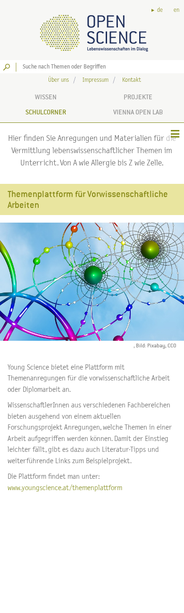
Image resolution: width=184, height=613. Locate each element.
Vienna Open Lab (138, 112)
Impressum (96, 80)
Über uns (58, 80)
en (176, 10)
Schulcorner (45, 112)
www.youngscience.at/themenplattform (65, 488)
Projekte (138, 97)
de (160, 10)
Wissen (46, 97)
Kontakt (131, 80)
